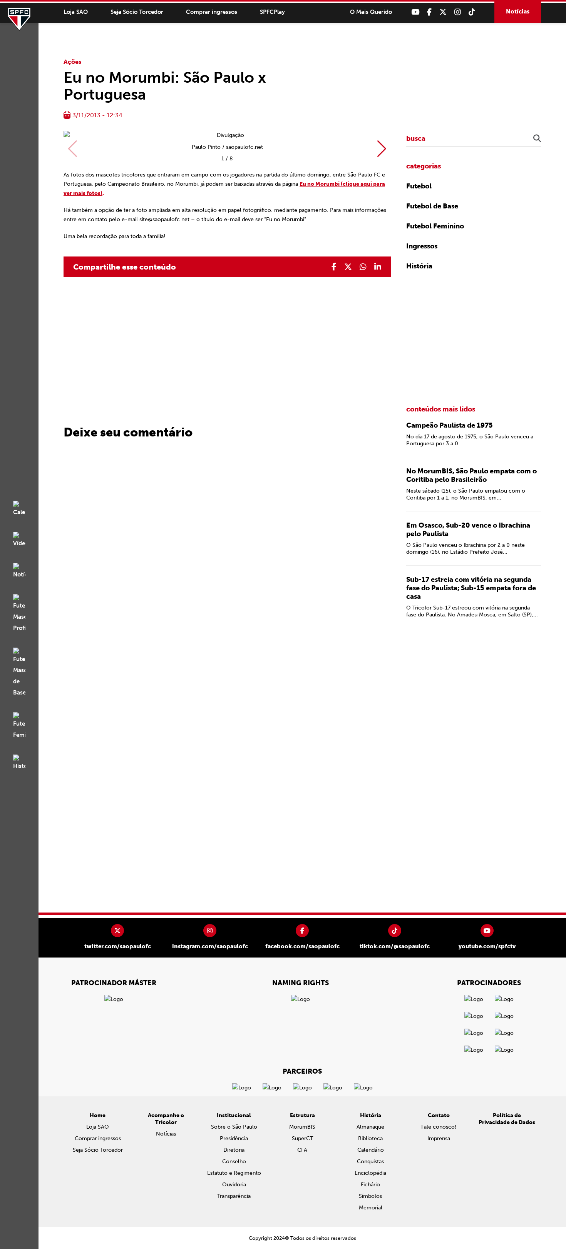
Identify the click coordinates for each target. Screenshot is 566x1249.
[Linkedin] (377, 267)
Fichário (370, 1184)
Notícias (517, 11)
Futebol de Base (432, 206)
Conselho (234, 1161)
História (419, 266)
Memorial (370, 1207)
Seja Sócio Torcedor (137, 11)
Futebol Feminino (435, 226)
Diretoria (233, 1150)
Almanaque (370, 1127)
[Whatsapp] (363, 267)
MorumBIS (302, 1127)
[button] (382, 148)
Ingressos (421, 246)
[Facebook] (429, 12)
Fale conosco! (438, 1127)
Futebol (419, 186)
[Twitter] (443, 12)
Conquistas (370, 1161)
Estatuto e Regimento (234, 1173)
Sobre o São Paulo (234, 1127)
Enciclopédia (370, 1173)
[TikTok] (472, 12)
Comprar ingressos (211, 11)
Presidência (234, 1138)
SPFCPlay (272, 11)
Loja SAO (76, 11)
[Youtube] (415, 12)
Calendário (370, 1150)
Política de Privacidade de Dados (507, 1119)
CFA (302, 1150)
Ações (73, 61)
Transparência (234, 1196)
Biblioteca (370, 1138)
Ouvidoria (234, 1184)
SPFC (19, 19)
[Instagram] (457, 12)
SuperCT (302, 1138)
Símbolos (370, 1196)
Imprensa (438, 1138)
